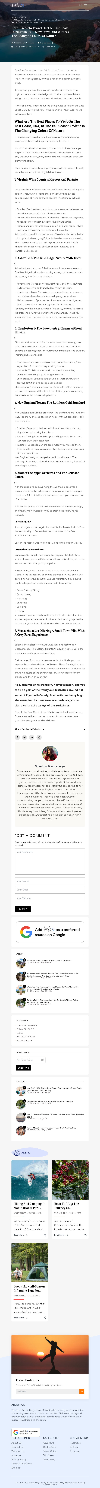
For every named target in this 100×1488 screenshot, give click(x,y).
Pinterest (75, 1451)
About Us (16, 1443)
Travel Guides (27, 1025)
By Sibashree (33, 962)
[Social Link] (17, 737)
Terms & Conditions (21, 1464)
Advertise (16, 1455)
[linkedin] (31, 737)
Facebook (75, 1443)
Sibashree (21, 1213)
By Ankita (31, 1119)
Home (13, 17)
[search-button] (80, 5)
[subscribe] (81, 1391)
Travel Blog (23, 17)
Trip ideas (48, 1455)
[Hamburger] (85, 5)
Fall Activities (50, 238)
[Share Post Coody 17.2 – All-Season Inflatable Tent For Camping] (45, 1317)
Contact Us (17, 1447)
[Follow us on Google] (50, 932)
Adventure (25, 1040)
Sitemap (15, 1468)
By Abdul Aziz (33, 1130)
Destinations (26, 1037)
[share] (39, 737)
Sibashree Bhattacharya (24, 43)
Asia (20, 1033)
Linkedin (74, 1447)
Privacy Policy (18, 1460)
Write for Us (17, 1451)
